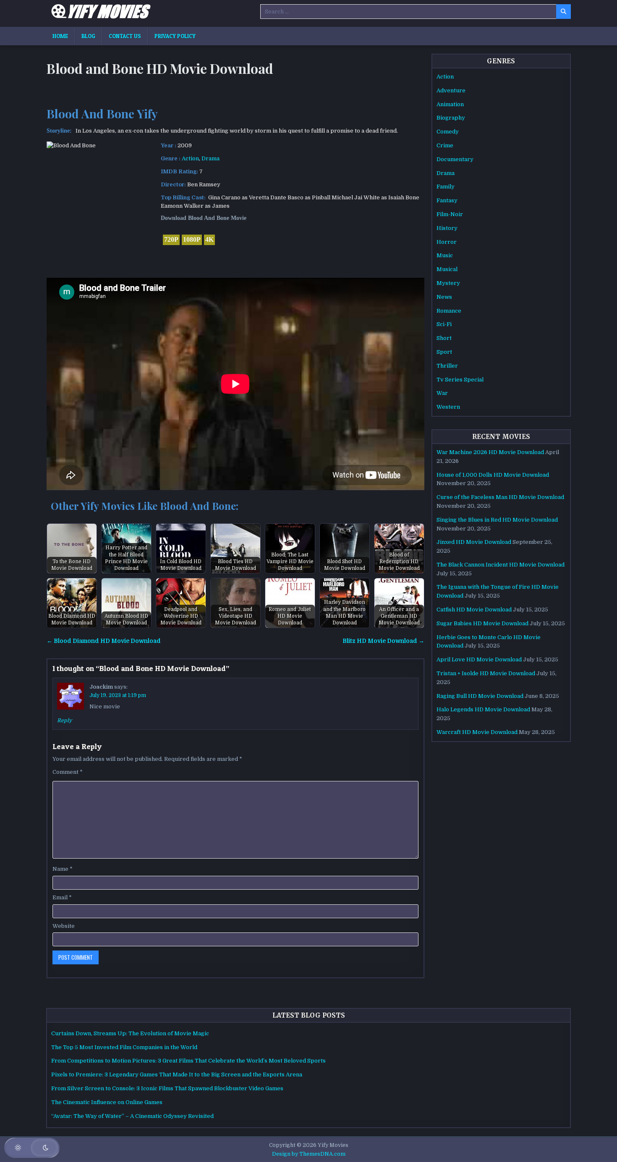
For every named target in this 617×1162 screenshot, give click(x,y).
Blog (88, 36)
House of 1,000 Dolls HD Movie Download (493, 475)
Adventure (451, 90)
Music (445, 255)
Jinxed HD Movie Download (474, 542)
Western (448, 407)
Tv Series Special (460, 379)
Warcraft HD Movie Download (477, 732)
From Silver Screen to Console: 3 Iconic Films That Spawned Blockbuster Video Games (167, 1088)
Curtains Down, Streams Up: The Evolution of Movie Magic (130, 1033)
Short (444, 338)
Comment (67, 772)
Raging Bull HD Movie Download (480, 696)
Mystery (448, 283)
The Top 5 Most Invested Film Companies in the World (124, 1047)
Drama (210, 158)
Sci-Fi (444, 324)
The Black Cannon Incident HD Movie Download (501, 564)
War (442, 393)
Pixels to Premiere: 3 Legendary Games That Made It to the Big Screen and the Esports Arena (176, 1074)
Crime (445, 145)
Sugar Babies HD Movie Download (482, 623)
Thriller (447, 366)
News (444, 297)
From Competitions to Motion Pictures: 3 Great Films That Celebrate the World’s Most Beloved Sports (188, 1061)
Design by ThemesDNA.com (308, 1154)
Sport (444, 352)
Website (63, 926)
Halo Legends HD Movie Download (483, 709)
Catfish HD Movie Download (474, 609)
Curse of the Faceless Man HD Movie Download (500, 497)
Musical (447, 269)
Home (60, 36)
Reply (64, 720)
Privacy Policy (175, 36)
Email (62, 897)
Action (190, 158)
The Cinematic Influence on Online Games (106, 1102)
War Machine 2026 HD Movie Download (490, 452)
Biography (451, 118)
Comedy (448, 131)
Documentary (455, 159)
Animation (450, 104)
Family (446, 186)
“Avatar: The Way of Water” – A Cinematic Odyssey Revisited (132, 1116)
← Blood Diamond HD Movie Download (104, 641)
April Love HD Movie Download (479, 659)
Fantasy (447, 200)
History (447, 228)
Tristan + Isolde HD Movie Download (486, 673)
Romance (449, 311)
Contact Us (125, 36)
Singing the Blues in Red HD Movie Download (497, 520)
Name (62, 869)
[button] (32, 1148)
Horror (447, 242)
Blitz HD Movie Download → (383, 641)
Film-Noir (450, 214)
